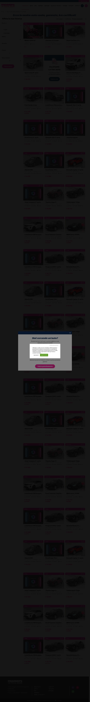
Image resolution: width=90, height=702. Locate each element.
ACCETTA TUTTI (44, 355)
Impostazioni (36, 355)
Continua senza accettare (53, 345)
